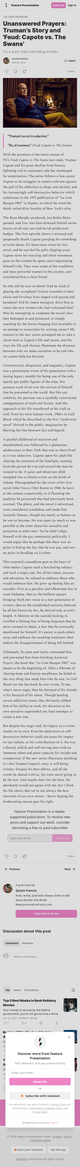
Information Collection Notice (47, 1108)
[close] (69, 1037)
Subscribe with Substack (42, 1096)
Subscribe (40, 1081)
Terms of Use (58, 1104)
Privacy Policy (39, 1112)
